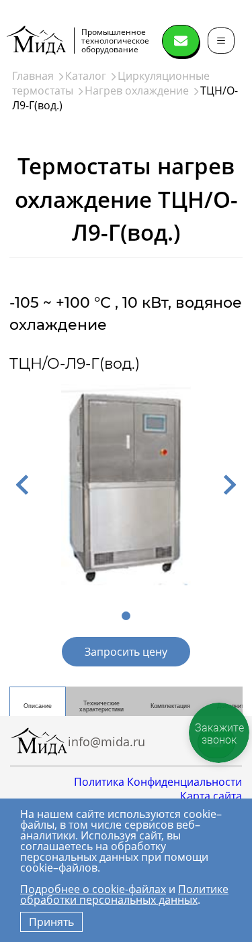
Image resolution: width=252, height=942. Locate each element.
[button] (22, 484)
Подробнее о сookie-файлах (93, 889)
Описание (38, 706)
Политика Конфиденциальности (158, 781)
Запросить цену (126, 651)
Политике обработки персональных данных (124, 894)
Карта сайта (211, 795)
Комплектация (170, 706)
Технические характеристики (101, 706)
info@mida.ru (106, 741)
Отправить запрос (181, 41)
